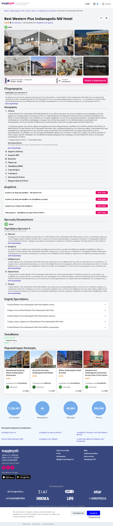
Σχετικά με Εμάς (62, 450)
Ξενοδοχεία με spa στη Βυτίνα (50, 432)
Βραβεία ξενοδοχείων (65, 459)
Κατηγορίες (61, 456)
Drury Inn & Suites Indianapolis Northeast (42, 371)
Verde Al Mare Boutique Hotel (12, 439)
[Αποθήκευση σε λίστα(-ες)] (101, 18)
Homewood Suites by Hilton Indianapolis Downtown (15, 372)
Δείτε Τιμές (102, 192)
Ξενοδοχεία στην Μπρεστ (48, 439)
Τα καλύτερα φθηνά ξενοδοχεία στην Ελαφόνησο (90, 440)
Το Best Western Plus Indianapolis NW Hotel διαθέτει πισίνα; (30, 305)
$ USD (87, 4)
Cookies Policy (26, 524)
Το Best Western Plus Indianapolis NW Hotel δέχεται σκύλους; (31, 316)
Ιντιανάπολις (17, 23)
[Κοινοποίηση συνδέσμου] (106, 18)
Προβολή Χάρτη (11, 340)
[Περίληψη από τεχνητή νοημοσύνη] (26, 94)
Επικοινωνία (89, 456)
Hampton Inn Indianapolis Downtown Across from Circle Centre (96, 372)
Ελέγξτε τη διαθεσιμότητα (95, 81)
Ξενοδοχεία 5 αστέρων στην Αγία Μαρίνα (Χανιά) (92, 433)
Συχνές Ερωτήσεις (91, 453)
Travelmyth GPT (90, 459)
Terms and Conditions (48, 524)
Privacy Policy (36, 524)
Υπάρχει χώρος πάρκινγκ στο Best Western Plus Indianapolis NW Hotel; (35, 322)
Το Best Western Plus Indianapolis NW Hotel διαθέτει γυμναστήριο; (33, 327)
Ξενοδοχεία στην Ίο (8, 432)
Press (58, 453)
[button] (69, 80)
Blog (85, 450)
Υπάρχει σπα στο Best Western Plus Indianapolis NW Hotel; (30, 310)
